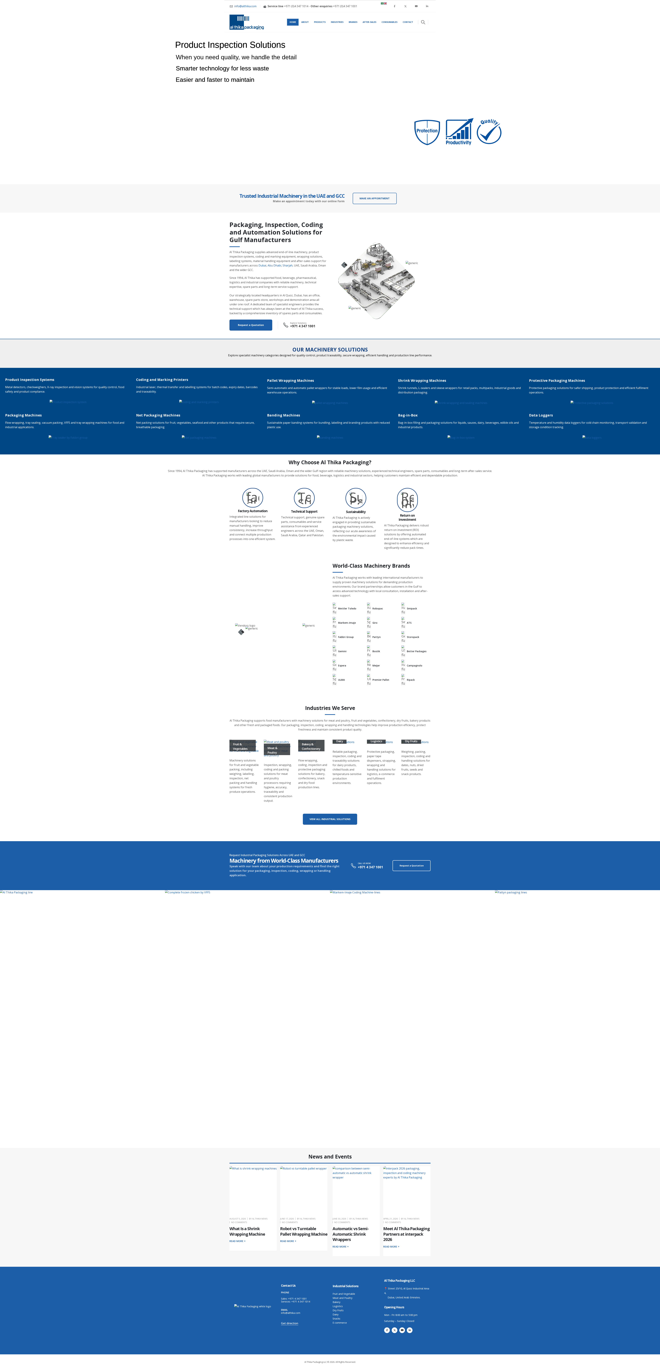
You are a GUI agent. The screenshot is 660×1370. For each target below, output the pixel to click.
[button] (423, 22)
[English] (385, 3)
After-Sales (369, 22)
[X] (405, 6)
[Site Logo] (246, 22)
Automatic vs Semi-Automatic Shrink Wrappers (350, 1234)
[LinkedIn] (427, 6)
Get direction (289, 1323)
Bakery (336, 1302)
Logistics (338, 1306)
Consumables (389, 22)
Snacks (336, 1318)
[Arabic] (382, 3)
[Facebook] (394, 6)
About (305, 22)
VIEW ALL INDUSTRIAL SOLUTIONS (330, 819)
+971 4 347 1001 (297, 1298)
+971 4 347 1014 (300, 1301)
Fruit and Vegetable (344, 1293)
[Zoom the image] (68, 402)
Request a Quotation (251, 325)
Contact (408, 22)
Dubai (262, 265)
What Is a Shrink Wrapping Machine (247, 1231)
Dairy (335, 1314)
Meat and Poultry (342, 1298)
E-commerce (340, 1322)
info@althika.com (290, 1313)
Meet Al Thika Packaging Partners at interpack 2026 (406, 1234)
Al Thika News (260, 1218)
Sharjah (288, 265)
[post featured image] (253, 1189)
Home (293, 22)
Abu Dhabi (274, 265)
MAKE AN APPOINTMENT (375, 198)
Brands (353, 22)
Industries (337, 22)
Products (320, 22)
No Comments (239, 1222)
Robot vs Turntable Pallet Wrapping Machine (303, 1231)
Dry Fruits (338, 1310)
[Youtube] (416, 6)
